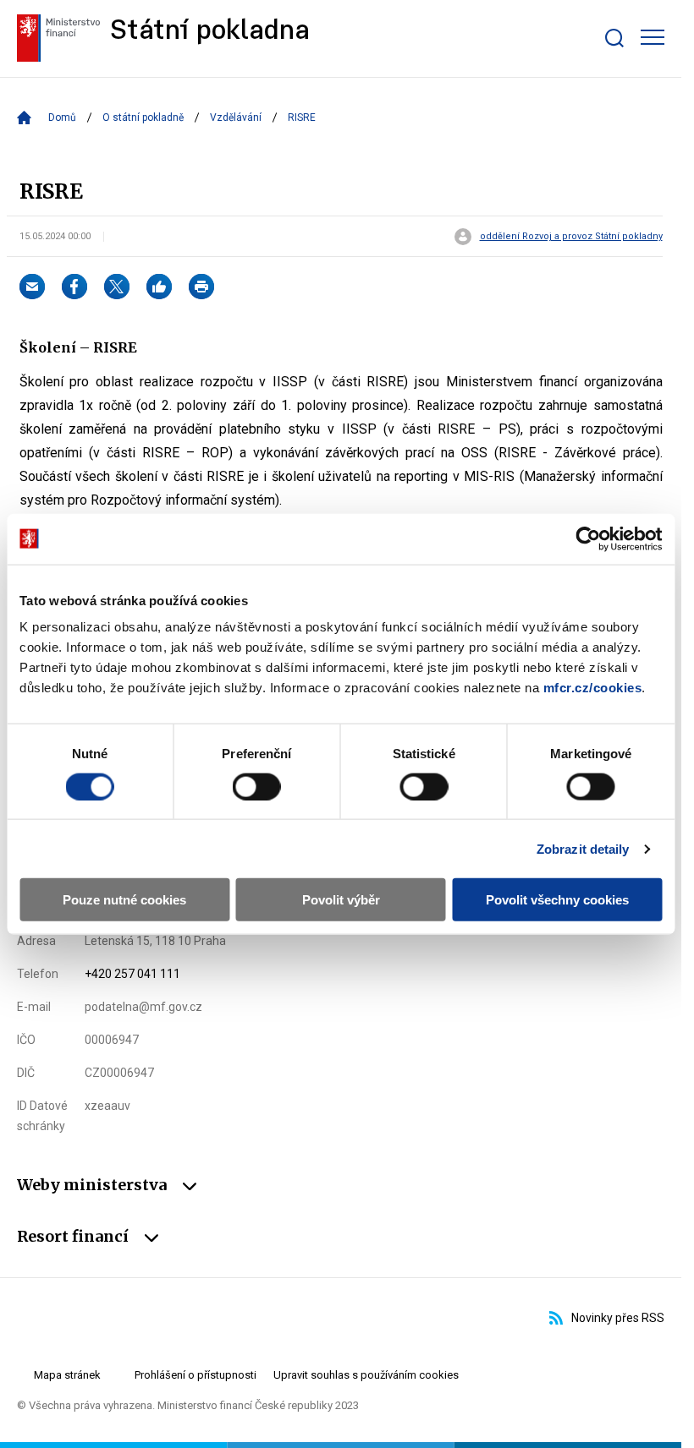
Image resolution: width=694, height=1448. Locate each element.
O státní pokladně (143, 117)
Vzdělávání (236, 117)
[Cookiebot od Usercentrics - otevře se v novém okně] (588, 538)
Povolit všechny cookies (557, 900)
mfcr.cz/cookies (592, 687)
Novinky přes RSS (617, 1318)
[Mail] (32, 286)
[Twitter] (116, 286)
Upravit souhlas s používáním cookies (366, 1375)
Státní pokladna (210, 32)
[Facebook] (74, 286)
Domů (62, 117)
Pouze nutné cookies (124, 900)
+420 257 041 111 (132, 974)
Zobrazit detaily (583, 848)
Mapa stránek (67, 1375)
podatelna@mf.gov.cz (143, 1007)
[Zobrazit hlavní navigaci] (652, 37)
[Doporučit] (159, 286)
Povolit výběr (341, 900)
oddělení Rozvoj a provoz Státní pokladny (571, 237)
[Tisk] (201, 286)
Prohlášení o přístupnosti (195, 1375)
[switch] (257, 786)
